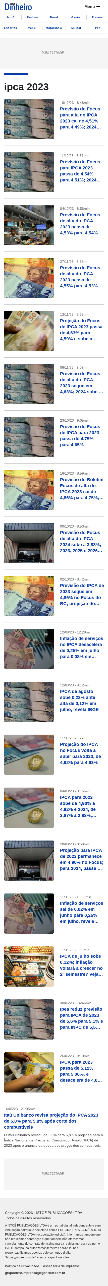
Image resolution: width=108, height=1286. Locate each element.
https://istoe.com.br (20, 1257)
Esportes (10, 27)
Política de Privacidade (22, 1266)
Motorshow (54, 27)
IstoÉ (11, 17)
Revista (32, 17)
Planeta (97, 17)
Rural (54, 17)
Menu (32, 27)
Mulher (76, 27)
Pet (97, 27)
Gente (75, 17)
